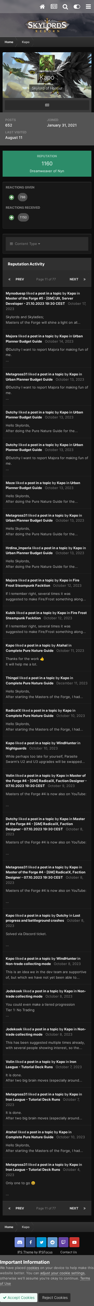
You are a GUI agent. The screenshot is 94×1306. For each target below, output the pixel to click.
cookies (33, 1268)
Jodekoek (14, 991)
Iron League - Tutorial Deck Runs (33, 1099)
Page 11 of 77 (46, 279)
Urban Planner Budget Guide (29, 379)
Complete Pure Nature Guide (30, 650)
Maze (10, 483)
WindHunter (66, 743)
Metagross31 (16, 374)
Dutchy (12, 412)
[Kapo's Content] (47, 105)
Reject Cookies (54, 1297)
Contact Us (68, 1252)
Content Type (25, 244)
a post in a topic (48, 293)
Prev (20, 279)
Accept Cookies (20, 1297)
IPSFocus (45, 1252)
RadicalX (13, 710)
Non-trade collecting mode (28, 964)
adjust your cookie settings (62, 1273)
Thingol (12, 678)
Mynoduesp (15, 293)
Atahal (62, 645)
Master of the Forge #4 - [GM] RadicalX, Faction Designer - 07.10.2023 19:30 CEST (46, 780)
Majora (11, 336)
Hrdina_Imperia (18, 548)
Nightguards (16, 748)
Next (74, 279)
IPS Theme (25, 1252)
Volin (10, 775)
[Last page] (84, 279)
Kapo (71, 293)
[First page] (9, 279)
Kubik (10, 613)
